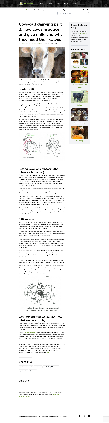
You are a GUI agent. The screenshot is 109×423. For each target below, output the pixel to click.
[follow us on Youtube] (89, 416)
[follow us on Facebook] (80, 416)
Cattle (79, 105)
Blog (58, 4)
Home (42, 4)
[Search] (88, 13)
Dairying (79, 141)
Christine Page (23, 44)
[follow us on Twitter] (84, 416)
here (47, 352)
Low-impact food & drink (79, 86)
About (66, 4)
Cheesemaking (79, 123)
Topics (50, 4)
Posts (28, 10)
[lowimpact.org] (27, 3)
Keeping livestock (80, 67)
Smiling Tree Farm (36, 44)
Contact (74, 4)
